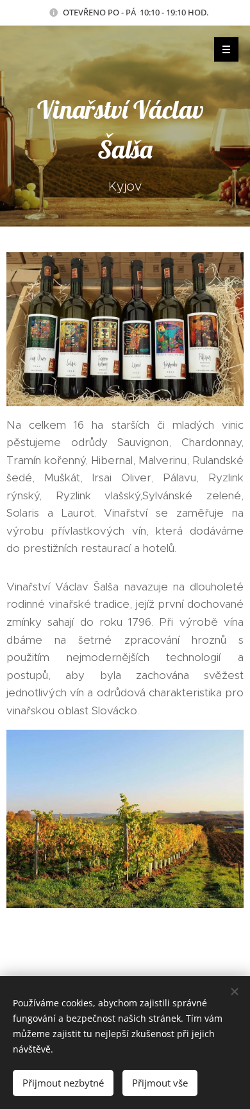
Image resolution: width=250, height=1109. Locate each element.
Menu (226, 49)
